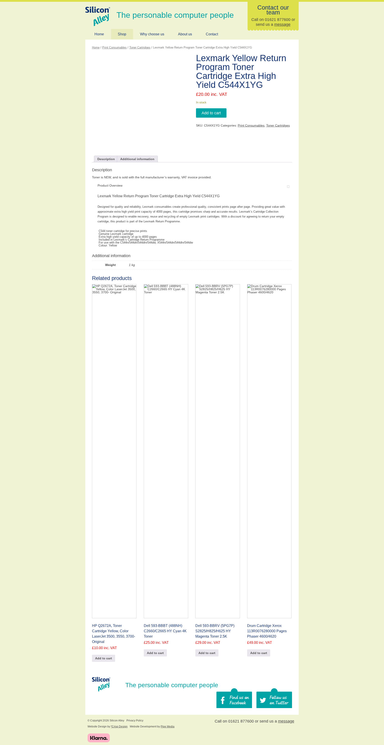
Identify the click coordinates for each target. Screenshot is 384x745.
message (282, 24)
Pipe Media (167, 726)
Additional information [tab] (137, 159)
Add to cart (211, 113)
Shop (122, 34)
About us (185, 34)
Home (99, 34)
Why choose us (152, 34)
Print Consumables (114, 47)
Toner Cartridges (139, 47)
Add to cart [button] (103, 658)
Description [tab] (106, 159)
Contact (212, 34)
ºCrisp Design (119, 726)
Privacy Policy (134, 720)
